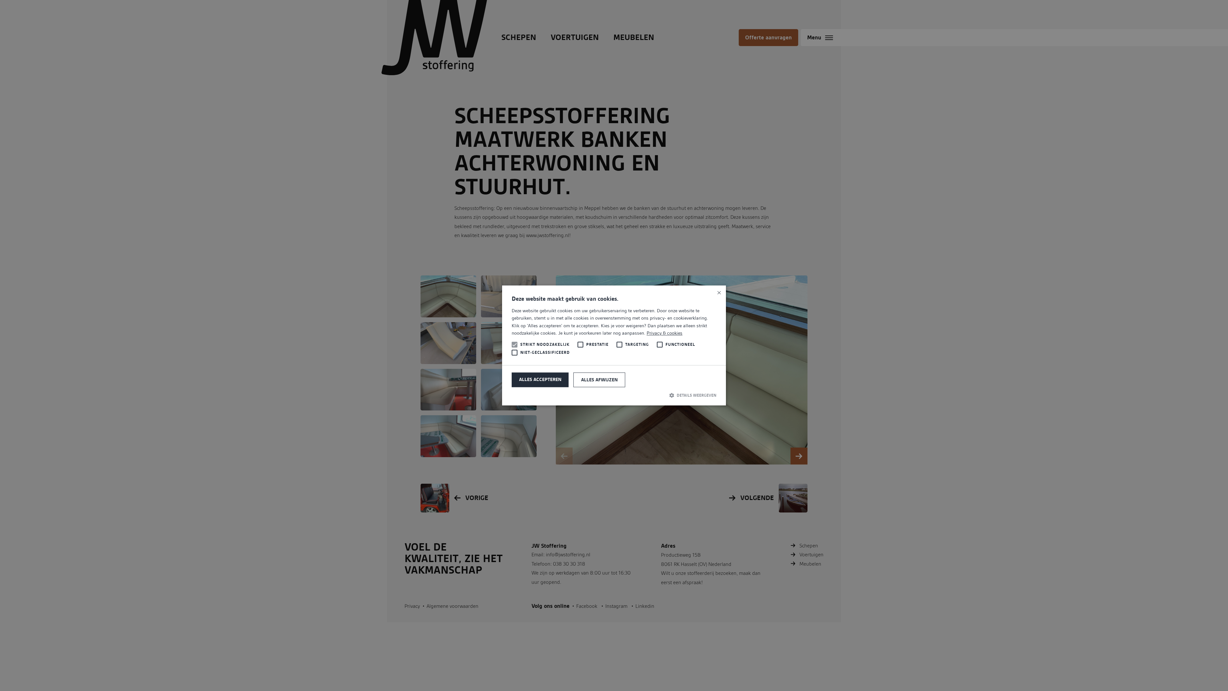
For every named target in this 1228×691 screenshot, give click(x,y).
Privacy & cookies (664, 333)
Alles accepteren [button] (540, 379)
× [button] (718, 292)
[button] (614, 395)
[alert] (614, 345)
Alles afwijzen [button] (599, 380)
